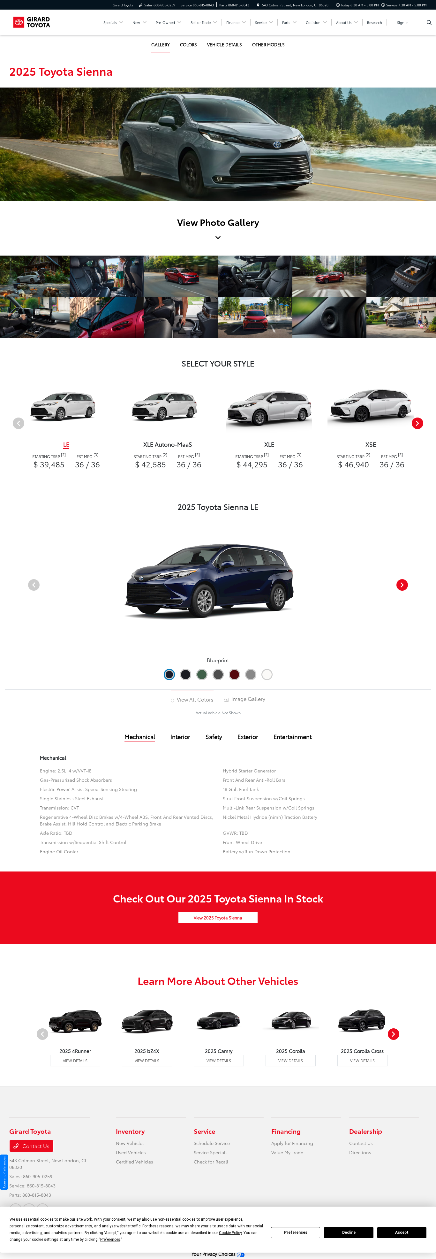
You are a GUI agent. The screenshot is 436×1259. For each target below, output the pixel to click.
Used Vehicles (131, 1152)
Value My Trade (287, 1152)
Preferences (295, 1232)
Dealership (365, 1130)
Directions (360, 1152)
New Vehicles (130, 1143)
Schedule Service (212, 1143)
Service (204, 1130)
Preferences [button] (110, 1239)
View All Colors (195, 699)
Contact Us (35, 1145)
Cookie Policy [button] (230, 1233)
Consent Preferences (4, 1172)
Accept (402, 1232)
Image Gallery (247, 698)
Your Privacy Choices (214, 1253)
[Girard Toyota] (38, 21)
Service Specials (211, 1152)
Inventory (130, 1130)
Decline (349, 1232)
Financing (286, 1130)
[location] (258, 5)
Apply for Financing (292, 1143)
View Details (75, 1060)
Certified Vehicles (134, 1161)
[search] (429, 22)
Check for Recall (211, 1161)
